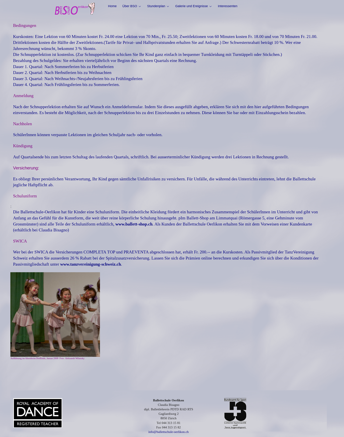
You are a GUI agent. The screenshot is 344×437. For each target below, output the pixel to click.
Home (112, 6)
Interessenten (227, 6)
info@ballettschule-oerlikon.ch (168, 432)
